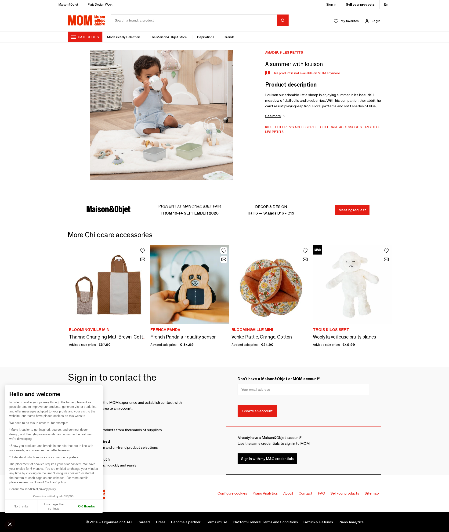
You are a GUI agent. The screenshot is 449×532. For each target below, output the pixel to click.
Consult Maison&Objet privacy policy (32, 489)
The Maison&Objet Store (169, 37)
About (288, 493)
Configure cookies (232, 493)
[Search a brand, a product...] (283, 20)
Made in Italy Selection (123, 37)
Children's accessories (296, 127)
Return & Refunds (318, 522)
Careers (144, 522)
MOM (86, 20)
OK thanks (86, 506)
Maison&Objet (68, 4)
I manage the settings (54, 506)
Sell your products (360, 4)
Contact (305, 493)
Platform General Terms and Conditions (265, 522)
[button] (9, 524)
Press (161, 522)
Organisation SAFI (117, 522)
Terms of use (216, 522)
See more (273, 116)
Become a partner (185, 522)
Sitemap (372, 493)
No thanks (21, 506)
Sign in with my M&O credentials (267, 458)
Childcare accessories (341, 127)
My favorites (350, 21)
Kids (268, 127)
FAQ (321, 493)
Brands (229, 37)
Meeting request (352, 210)
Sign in (331, 4)
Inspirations (205, 37)
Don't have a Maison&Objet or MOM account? (279, 379)
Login (376, 21)
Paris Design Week (100, 4)
